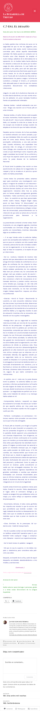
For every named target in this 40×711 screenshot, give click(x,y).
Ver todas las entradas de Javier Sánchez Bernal (23, 635)
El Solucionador (30, 643)
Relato (5, 645)
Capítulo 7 (22, 643)
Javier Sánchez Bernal (25, 641)
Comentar (29, 677)
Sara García (27, 572)
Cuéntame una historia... (10, 643)
